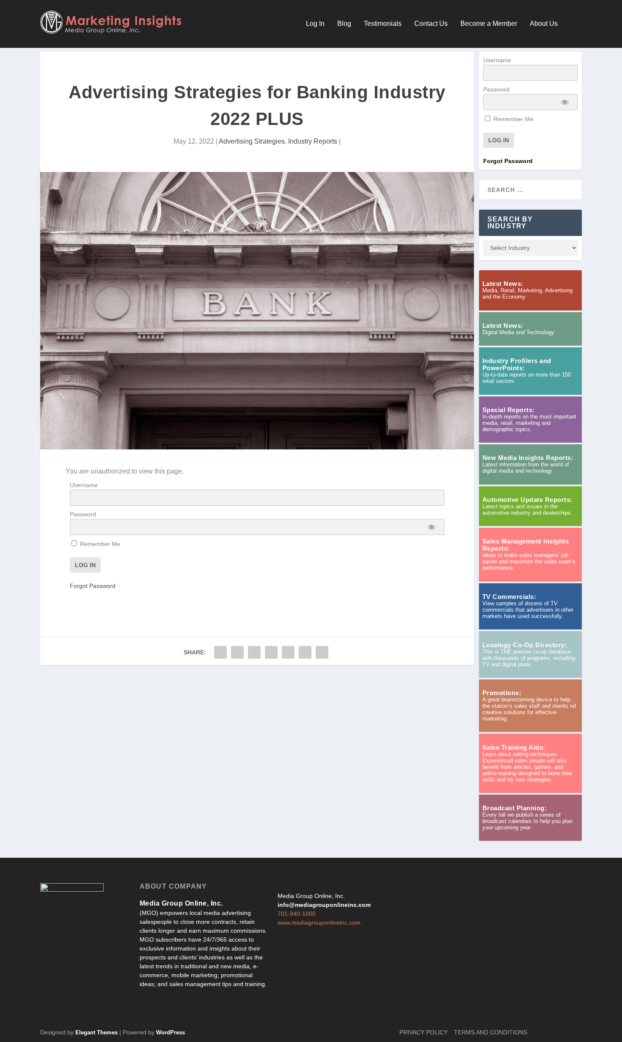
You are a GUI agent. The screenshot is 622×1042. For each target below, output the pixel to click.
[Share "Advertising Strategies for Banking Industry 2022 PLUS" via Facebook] (220, 652)
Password (83, 514)
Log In (315, 23)
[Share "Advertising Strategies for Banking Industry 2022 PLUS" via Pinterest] (271, 652)
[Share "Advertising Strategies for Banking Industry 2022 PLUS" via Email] (305, 652)
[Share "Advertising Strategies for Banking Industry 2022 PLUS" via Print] (322, 652)
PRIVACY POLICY (423, 1032)
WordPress (170, 1032)
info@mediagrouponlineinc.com (324, 904)
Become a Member (488, 23)
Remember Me (99, 543)
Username (84, 485)
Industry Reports (312, 141)
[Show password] (431, 527)
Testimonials (383, 23)
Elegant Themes (96, 1032)
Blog (344, 23)
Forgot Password (93, 585)
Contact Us (431, 23)
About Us (544, 23)
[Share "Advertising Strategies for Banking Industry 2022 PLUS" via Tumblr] (254, 652)
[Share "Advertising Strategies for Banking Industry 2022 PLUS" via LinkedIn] (288, 652)
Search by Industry (510, 223)
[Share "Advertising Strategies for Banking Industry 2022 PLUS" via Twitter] (237, 652)
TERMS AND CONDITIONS (490, 1032)
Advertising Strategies (252, 141)
